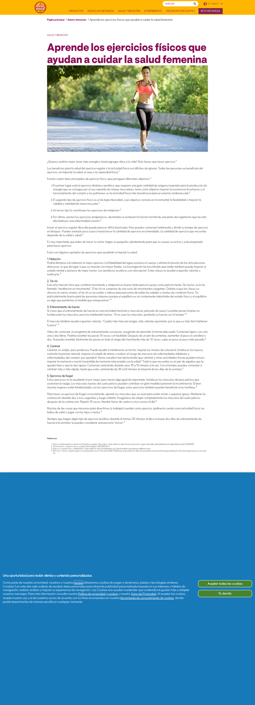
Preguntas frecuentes (180, 11)
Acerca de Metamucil (100, 11)
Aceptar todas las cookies (225, 583)
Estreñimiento (153, 11)
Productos (76, 11)
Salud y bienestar (77, 19)
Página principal (55, 19)
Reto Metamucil (210, 10)
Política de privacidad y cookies (98, 594)
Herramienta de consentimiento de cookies (147, 598)
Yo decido (225, 593)
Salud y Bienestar (129, 11)
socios (79, 582)
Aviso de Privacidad (143, 594)
